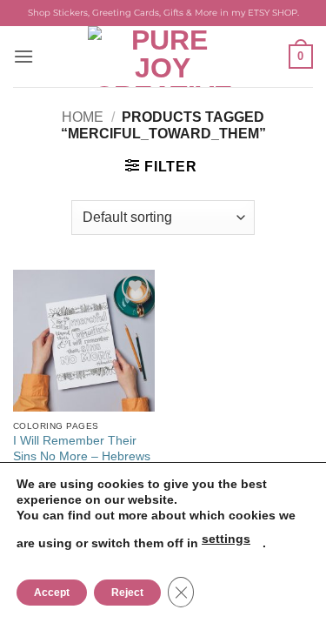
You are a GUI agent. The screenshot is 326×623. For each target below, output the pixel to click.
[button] (23, 56)
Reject (127, 592)
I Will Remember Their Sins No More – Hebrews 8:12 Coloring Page (81, 456)
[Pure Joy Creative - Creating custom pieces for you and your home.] (163, 56)
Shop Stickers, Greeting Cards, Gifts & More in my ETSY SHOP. (163, 12)
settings (226, 539)
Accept (52, 592)
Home (82, 117)
